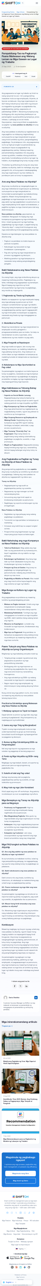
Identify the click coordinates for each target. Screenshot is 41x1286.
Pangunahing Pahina (8, 12)
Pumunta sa (20, 87)
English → (9, 1282)
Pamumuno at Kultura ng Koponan (15, 48)
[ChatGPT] (12, 1267)
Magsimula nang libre (20, 1173)
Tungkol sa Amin (13, 1242)
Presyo (26, 1220)
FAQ (33, 1231)
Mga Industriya (17, 1220)
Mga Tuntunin (21, 1277)
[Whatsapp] (25, 1212)
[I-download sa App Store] (13, 1257)
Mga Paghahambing (23, 1231)
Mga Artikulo (20, 12)
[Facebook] (14, 986)
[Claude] (16, 1267)
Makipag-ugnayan (27, 1242)
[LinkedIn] (26, 986)
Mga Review (7, 1234)
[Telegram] (33, 1212)
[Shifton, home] (20, 1196)
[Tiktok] (29, 1212)
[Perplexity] (20, 1267)
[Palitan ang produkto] (22, 3)
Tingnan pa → (7, 1026)
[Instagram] (12, 1212)
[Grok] (28, 1267)
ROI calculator (34, 1220)
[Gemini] (24, 1267)
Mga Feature (6, 1220)
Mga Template (20, 1224)
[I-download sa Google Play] (27, 1257)
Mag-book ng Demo (20, 1181)
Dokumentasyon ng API (30, 1234)
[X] (20, 986)
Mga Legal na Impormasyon (20, 1245)
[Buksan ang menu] (36, 3)
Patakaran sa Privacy (20, 1275)
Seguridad (16, 1234)
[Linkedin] (20, 1212)
